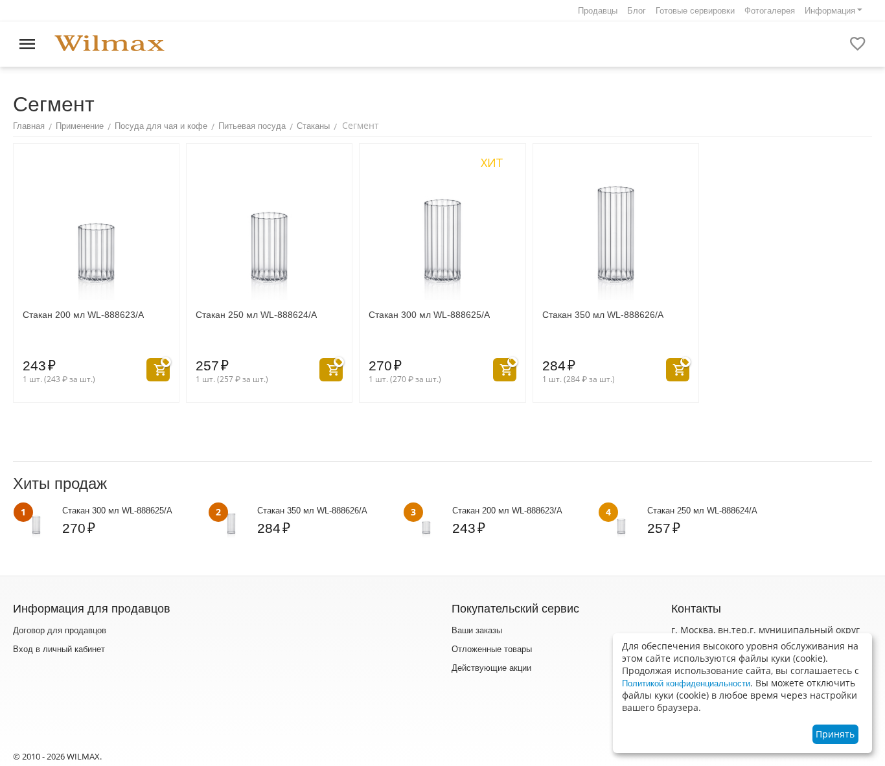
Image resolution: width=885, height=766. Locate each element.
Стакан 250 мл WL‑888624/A (256, 315)
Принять (835, 734)
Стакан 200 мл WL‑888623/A (83, 315)
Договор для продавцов (59, 630)
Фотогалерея (769, 11)
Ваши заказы (477, 630)
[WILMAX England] (109, 44)
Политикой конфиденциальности (686, 683)
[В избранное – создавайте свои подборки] (858, 44)
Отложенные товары (492, 649)
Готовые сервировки (695, 11)
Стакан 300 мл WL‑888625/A (429, 315)
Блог (636, 11)
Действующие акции (491, 668)
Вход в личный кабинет (59, 649)
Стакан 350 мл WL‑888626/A (602, 315)
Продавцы (597, 11)
